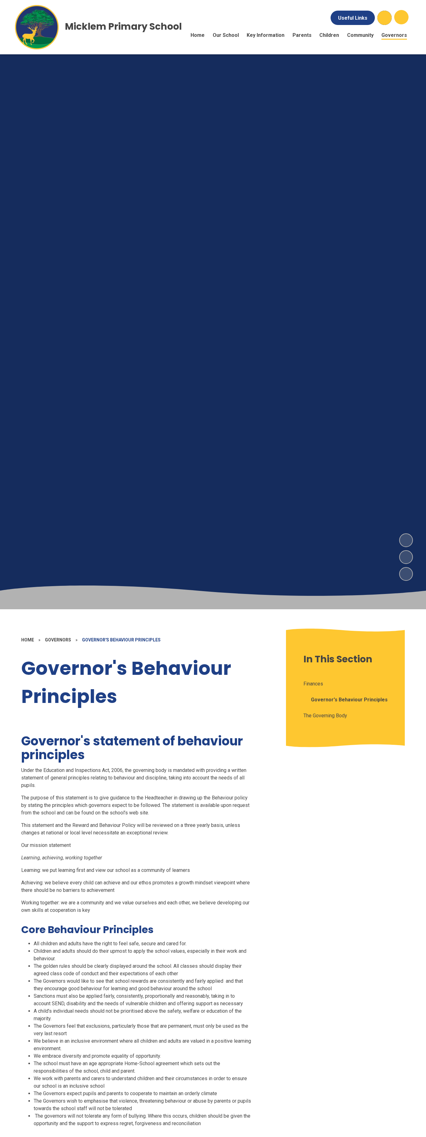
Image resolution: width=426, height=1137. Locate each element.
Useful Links (352, 18)
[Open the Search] (384, 18)
